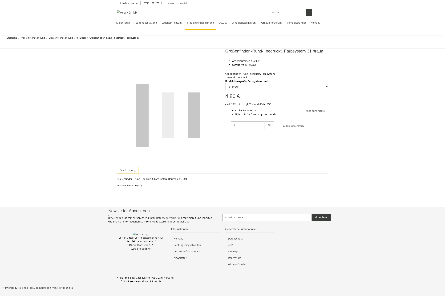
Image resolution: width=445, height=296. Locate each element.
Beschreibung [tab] (128, 170)
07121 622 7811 (152, 3)
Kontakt (184, 3)
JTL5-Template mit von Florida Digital (52, 287)
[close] (119, 52)
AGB (230, 245)
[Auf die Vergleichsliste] (119, 60)
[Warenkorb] (325, 12)
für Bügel (250, 64)
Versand (254, 104)
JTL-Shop (23, 287)
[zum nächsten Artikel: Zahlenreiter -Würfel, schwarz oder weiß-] (8, 44)
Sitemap (233, 251)
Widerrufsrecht (237, 264)
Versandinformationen (187, 251)
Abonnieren (321, 217)
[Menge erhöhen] (267, 132)
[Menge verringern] (228, 125)
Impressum (234, 257)
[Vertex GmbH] (127, 12)
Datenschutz (235, 238)
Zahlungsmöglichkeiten (187, 245)
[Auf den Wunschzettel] (125, 60)
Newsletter (180, 257)
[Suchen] (309, 12)
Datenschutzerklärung (169, 218)
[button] (314, 12)
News (171, 3)
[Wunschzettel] (320, 12)
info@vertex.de (128, 3)
